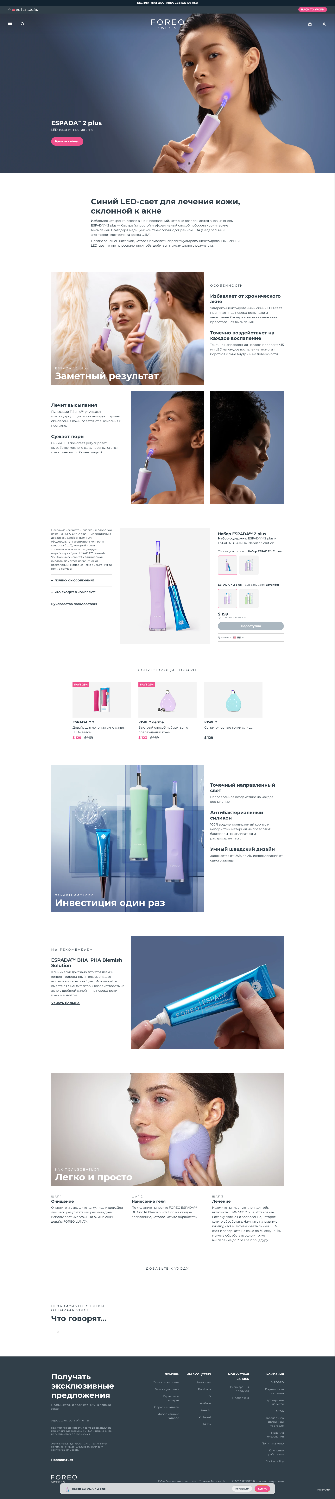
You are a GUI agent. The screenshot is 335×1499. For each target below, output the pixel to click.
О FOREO (277, 1382)
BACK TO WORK (312, 9)
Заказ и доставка (167, 1389)
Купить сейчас (67, 141)
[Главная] (167, 25)
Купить (262, 1488)
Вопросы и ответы (166, 1407)
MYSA (280, 1411)
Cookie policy (275, 1461)
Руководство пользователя (74, 604)
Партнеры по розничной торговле (274, 1421)
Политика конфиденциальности (71, 1446)
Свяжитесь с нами (166, 1382)
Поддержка (240, 1398)
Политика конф (273, 1443)
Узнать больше (65, 1003)
